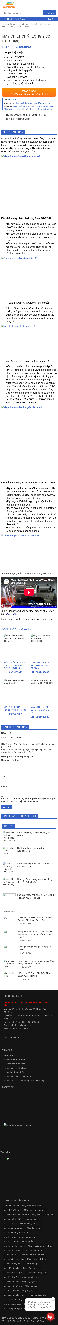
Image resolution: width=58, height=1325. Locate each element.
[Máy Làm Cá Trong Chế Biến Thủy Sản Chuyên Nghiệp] (9, 974)
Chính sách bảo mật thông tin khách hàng (24, 1080)
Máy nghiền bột (11, 1255)
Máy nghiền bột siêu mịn (32, 1255)
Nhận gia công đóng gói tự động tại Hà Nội (34, 947)
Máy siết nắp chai (12, 1268)
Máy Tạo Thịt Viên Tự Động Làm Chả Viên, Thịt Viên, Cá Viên (36, 962)
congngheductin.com (18, 1028)
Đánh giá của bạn (10, 756)
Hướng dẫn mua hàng (14, 1064)
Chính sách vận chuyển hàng (18, 1076)
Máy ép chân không (13, 1299)
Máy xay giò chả (11, 1290)
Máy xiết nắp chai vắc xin (15, 1295)
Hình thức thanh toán (14, 1072)
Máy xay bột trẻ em (13, 1286)
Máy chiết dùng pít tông (36, 24)
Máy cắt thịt (9, 1223)
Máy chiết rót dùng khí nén (16, 109)
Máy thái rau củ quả (13, 1272)
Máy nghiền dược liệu (14, 1259)
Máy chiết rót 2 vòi (21, 106)
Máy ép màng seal (12, 1304)
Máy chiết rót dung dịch (43, 106)
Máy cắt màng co (33, 1219)
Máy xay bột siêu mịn (32, 1281)
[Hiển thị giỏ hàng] (53, 4)
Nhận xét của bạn (10, 760)
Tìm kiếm (49, 13)
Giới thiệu (9, 1055)
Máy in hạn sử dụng (13, 1250)
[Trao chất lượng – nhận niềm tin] (9, 5)
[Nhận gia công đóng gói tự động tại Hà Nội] (9, 950)
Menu (50, 19)
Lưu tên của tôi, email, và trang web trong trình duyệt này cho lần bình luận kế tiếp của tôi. (28, 799)
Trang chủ (6, 24)
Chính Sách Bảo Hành (14, 1059)
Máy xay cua (31, 1286)
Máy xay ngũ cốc (30, 1290)
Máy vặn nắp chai (30, 1277)
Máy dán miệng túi (26, 1223)
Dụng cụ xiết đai (11, 1205)
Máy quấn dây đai (12, 1263)
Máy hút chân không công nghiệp (19, 1237)
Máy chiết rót (18, 24)
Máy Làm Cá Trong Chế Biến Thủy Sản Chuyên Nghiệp (34, 974)
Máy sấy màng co (31, 1268)
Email (4, 786)
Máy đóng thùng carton (14, 1308)
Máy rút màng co (32, 1263)
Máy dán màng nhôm (14, 1228)
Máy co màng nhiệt (13, 1219)
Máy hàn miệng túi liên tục (16, 1232)
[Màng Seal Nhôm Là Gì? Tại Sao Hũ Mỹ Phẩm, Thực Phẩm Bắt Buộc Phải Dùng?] (9, 935)
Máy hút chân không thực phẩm (18, 1241)
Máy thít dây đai (11, 1277)
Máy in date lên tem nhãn (40, 1246)
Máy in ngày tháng (34, 1250)
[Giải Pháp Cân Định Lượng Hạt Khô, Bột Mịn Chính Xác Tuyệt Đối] (9, 921)
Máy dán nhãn (33, 1228)
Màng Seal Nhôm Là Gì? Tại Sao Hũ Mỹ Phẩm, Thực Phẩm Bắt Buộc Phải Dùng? (35, 934)
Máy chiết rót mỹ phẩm (41, 109)
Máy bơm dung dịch (31, 1205)
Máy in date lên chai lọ (14, 1246)
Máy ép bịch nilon (38, 1295)
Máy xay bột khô (11, 1281)
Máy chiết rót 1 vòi (12, 1210)
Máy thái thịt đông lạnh (36, 1272)
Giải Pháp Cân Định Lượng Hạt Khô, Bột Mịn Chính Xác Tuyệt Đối (35, 918)
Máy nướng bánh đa (36, 1259)
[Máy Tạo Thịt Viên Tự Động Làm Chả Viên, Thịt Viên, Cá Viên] (9, 964)
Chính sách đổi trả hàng (15, 1068)
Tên (3, 777)
